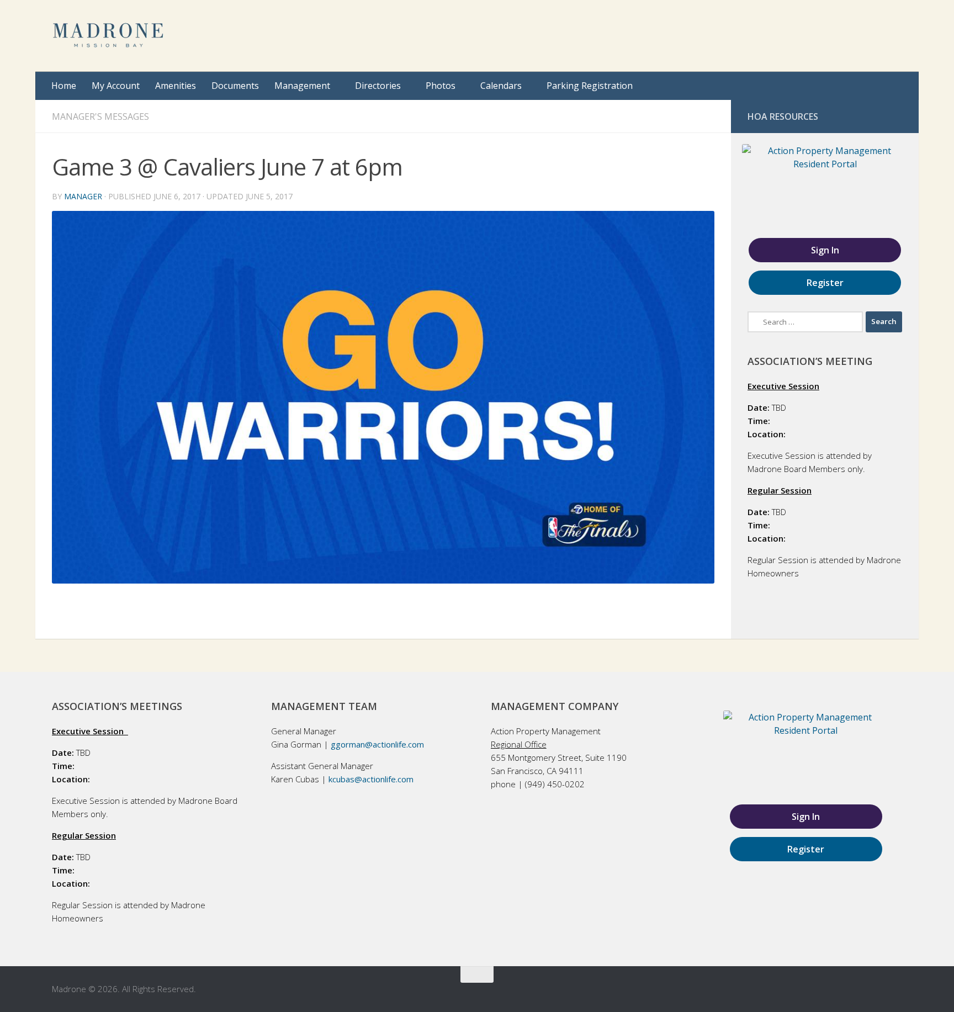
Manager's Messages (100, 116)
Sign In (825, 250)
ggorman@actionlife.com (377, 744)
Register (825, 283)
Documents (235, 86)
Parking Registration (590, 86)
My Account (116, 86)
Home (63, 86)
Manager (83, 196)
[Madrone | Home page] (109, 36)
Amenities (175, 86)
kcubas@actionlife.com (371, 779)
